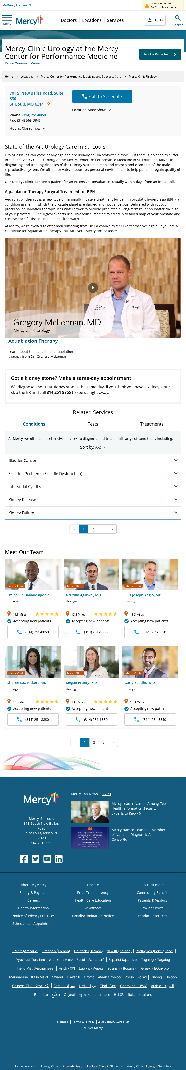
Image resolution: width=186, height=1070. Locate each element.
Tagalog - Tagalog (155, 960)
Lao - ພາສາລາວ (91, 968)
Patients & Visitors (152, 900)
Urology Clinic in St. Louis (104, 1066)
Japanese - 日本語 (109, 994)
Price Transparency (92, 892)
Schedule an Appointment (33, 923)
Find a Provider (156, 54)
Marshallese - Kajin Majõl (28, 977)
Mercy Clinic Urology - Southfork (149, 1066)
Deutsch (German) (88, 951)
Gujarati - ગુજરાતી (77, 994)
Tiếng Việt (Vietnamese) (35, 968)
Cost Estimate (152, 884)
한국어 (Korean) (119, 951)
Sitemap (63, 1022)
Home (9, 76)
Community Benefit (152, 892)
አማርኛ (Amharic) (25, 951)
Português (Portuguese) (154, 951)
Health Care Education (93, 900)
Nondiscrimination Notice (93, 915)
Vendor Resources (152, 915)
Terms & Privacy (83, 1022)
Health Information (33, 908)
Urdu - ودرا (87, 986)
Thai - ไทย (108, 986)
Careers (33, 900)
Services (115, 20)
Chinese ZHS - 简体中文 (30, 986)
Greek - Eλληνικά (155, 968)
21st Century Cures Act (113, 1022)
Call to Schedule (105, 96)
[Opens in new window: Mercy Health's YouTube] (47, 859)
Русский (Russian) (30, 960)
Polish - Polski (136, 977)
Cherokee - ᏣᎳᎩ (133, 986)
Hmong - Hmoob (164, 977)
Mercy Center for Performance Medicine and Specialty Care (81, 76)
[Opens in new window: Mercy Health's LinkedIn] (59, 859)
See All (106, 794)
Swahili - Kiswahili (66, 977)
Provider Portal (152, 908)
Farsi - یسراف (64, 986)
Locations (92, 20)
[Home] (29, 20)
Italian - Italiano (140, 994)
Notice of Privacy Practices (33, 915)
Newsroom (93, 908)
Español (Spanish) (122, 960)
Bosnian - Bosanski (122, 968)
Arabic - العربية (162, 986)
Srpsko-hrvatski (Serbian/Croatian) (76, 960)
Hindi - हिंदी (67, 968)
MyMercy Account (14, 5)
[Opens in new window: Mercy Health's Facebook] (24, 859)
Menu (7, 23)
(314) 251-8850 (34, 115)
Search (178, 25)
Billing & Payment (33, 892)
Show (89, 109)
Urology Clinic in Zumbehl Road (61, 1066)
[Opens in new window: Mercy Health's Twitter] (35, 859)
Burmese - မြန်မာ (47, 994)
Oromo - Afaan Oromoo (102, 977)
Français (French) (56, 951)
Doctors (69, 20)
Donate (93, 884)
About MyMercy (33, 884)
